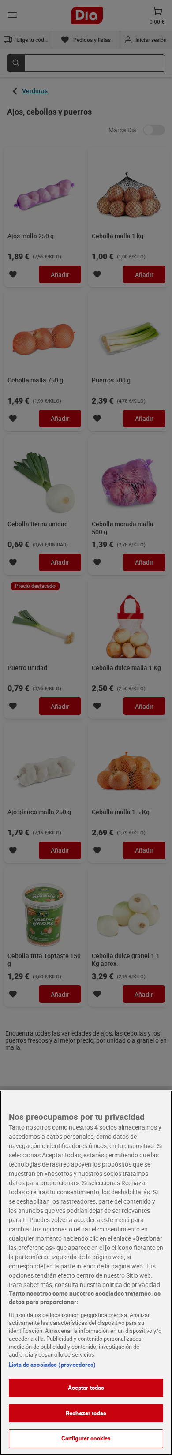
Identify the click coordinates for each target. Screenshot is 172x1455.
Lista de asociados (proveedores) (52, 1365)
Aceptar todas (86, 1387)
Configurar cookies (86, 1438)
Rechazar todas (86, 1413)
